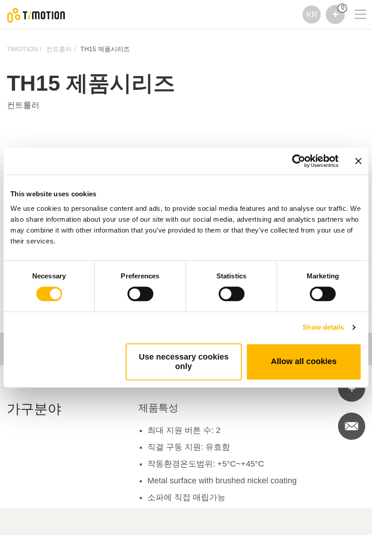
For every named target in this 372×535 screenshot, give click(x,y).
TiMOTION (22, 49)
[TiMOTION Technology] (36, 14)
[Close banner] (358, 161)
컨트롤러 (59, 49)
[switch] (140, 294)
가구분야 (34, 408)
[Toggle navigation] (354, 2)
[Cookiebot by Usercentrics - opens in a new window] (298, 161)
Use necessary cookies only (184, 361)
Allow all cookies (304, 361)
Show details (323, 327)
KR (312, 14)
